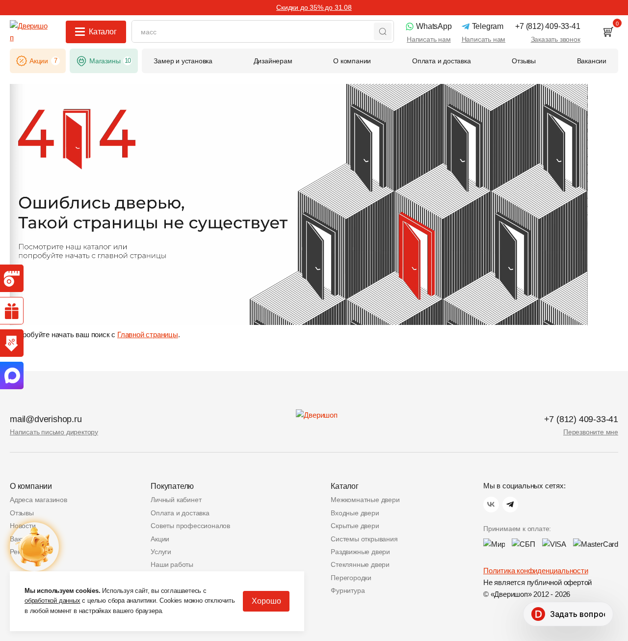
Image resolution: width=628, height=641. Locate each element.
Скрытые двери (355, 526)
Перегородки (351, 578)
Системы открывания (364, 539)
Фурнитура (348, 590)
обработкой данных (52, 600)
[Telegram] (510, 504)
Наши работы (172, 564)
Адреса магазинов (38, 500)
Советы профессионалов (190, 526)
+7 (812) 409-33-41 (581, 419)
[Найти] (383, 31)
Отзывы (22, 513)
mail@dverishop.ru (46, 419)
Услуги (161, 552)
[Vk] (491, 504)
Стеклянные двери (360, 564)
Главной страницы (147, 334)
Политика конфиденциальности (535, 570)
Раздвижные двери (360, 552)
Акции (160, 539)
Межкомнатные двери (365, 500)
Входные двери (355, 513)
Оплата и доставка (180, 513)
